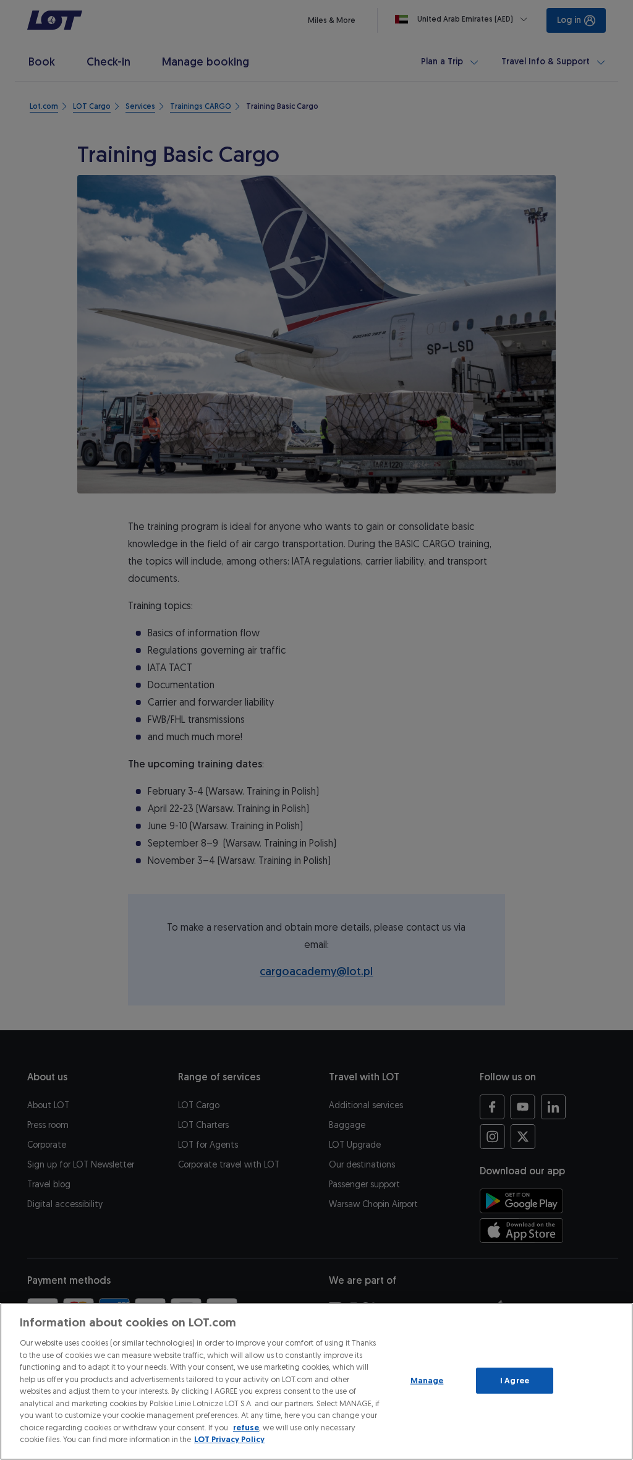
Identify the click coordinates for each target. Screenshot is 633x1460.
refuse (246, 1427)
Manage (427, 1380)
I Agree (514, 1380)
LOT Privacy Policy (229, 1439)
